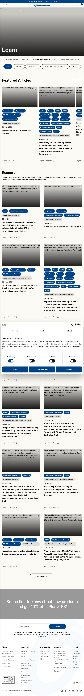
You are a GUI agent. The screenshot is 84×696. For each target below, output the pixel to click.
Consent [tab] (14, 331)
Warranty (24, 672)
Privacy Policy (46, 632)
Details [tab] (42, 331)
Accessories (6, 666)
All (8, 66)
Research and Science (40, 59)
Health (18, 66)
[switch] (32, 360)
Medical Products (8, 660)
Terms (39, 632)
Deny (15, 369)
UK (77, 682)
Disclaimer (76, 667)
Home (4, 11)
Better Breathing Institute (70, 59)
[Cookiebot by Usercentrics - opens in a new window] (73, 325)
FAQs (23, 657)
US (81, 682)
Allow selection (42, 369)
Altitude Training (7, 663)
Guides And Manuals (28, 660)
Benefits (25, 59)
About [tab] (69, 331)
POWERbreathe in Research (55, 66)
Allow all (69, 369)
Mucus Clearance (8, 657)
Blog (55, 59)
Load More (42, 576)
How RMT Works (11, 59)
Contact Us (58, 671)
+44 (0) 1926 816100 (61, 667)
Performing (33, 66)
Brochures (24, 668)
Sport (75, 66)
